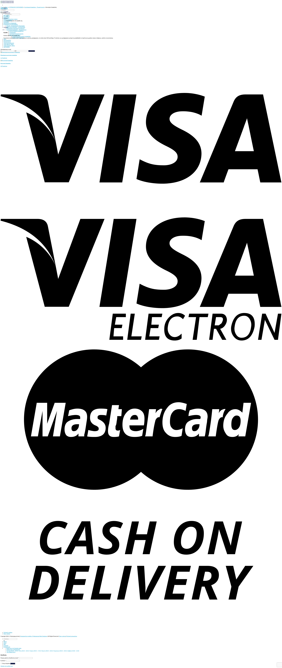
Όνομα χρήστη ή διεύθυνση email (10, 658)
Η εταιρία (6, 11)
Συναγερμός (12, 32)
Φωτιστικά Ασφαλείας (18, 37)
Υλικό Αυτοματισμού (9, 43)
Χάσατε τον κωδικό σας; (7, 666)
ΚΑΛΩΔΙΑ (6, 22)
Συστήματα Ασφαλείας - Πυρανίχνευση (34, 7)
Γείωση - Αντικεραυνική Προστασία (15, 25)
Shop (6, 7)
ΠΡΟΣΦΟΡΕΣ (7, 40)
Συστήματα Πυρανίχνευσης (16, 33)
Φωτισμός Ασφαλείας (14, 35)
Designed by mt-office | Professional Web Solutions (33, 636)
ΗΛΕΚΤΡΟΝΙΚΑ (8, 20)
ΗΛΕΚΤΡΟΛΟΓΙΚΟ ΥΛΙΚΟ (10, 19)
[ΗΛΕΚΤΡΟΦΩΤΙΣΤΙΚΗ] (7, 2)
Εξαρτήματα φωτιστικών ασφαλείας (21, 36)
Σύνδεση (13, 663)
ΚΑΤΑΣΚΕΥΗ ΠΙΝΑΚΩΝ (10, 23)
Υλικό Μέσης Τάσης (9, 44)
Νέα (5, 644)
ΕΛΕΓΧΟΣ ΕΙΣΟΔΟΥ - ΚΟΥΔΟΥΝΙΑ (15, 27)
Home (2, 7)
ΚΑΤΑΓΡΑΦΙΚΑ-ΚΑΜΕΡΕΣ (16, 31)
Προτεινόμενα (7, 41)
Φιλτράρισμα (31, 51)
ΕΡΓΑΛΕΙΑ (6, 18)
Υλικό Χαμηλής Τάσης (9, 45)
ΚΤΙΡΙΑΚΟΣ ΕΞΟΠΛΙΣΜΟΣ (16, 7)
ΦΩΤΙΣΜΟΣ (7, 47)
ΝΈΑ (5, 39)
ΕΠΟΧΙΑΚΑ (7, 16)
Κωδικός (3, 660)
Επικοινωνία (7, 12)
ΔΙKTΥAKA (6, 15)
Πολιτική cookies (8, 632)
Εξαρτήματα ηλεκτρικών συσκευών (15, 28)
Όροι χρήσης (7, 633)
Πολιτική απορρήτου (71, 636)
